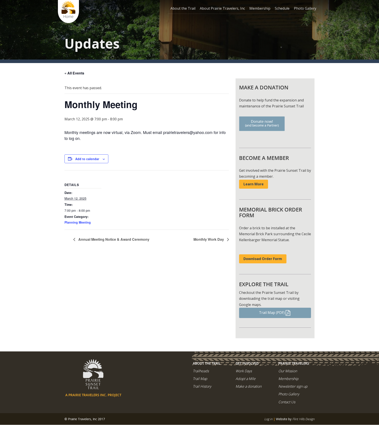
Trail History (202, 386)
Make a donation (248, 386)
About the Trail (182, 8)
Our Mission (287, 371)
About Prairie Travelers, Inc (222, 8)
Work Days (244, 371)
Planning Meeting (77, 222)
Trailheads (201, 371)
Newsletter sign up (292, 386)
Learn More (253, 184)
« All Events (74, 73)
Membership (259, 8)
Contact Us (286, 402)
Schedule (282, 8)
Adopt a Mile (246, 378)
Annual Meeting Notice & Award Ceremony (113, 239)
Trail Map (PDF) (272, 312)
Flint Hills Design (303, 419)
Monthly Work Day (209, 239)
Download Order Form (262, 258)
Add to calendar (87, 159)
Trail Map (200, 378)
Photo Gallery (305, 8)
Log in (268, 419)
